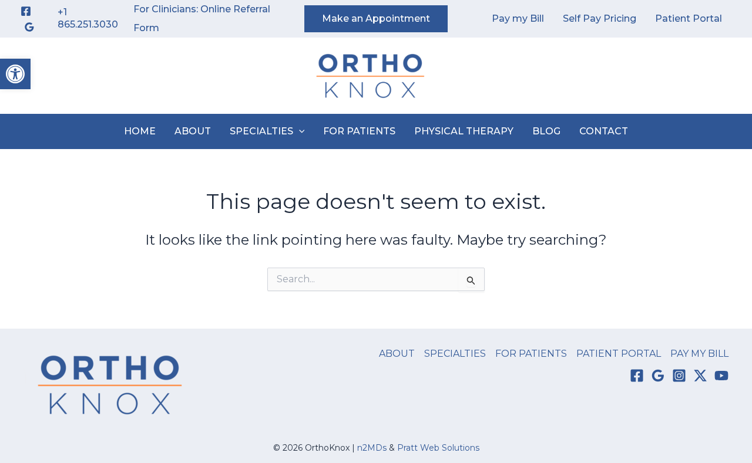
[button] (15, 74)
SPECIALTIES (261, 131)
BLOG (546, 131)
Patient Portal (688, 18)
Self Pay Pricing (599, 18)
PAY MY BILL (699, 353)
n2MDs (372, 447)
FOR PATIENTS (359, 131)
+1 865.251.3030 (88, 18)
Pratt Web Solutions (438, 447)
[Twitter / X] (700, 376)
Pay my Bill (518, 18)
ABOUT (192, 131)
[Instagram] (679, 376)
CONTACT (603, 131)
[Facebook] (26, 11)
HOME (140, 131)
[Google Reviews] (29, 27)
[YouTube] (721, 376)
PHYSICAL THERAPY (463, 131)
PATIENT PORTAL (618, 353)
